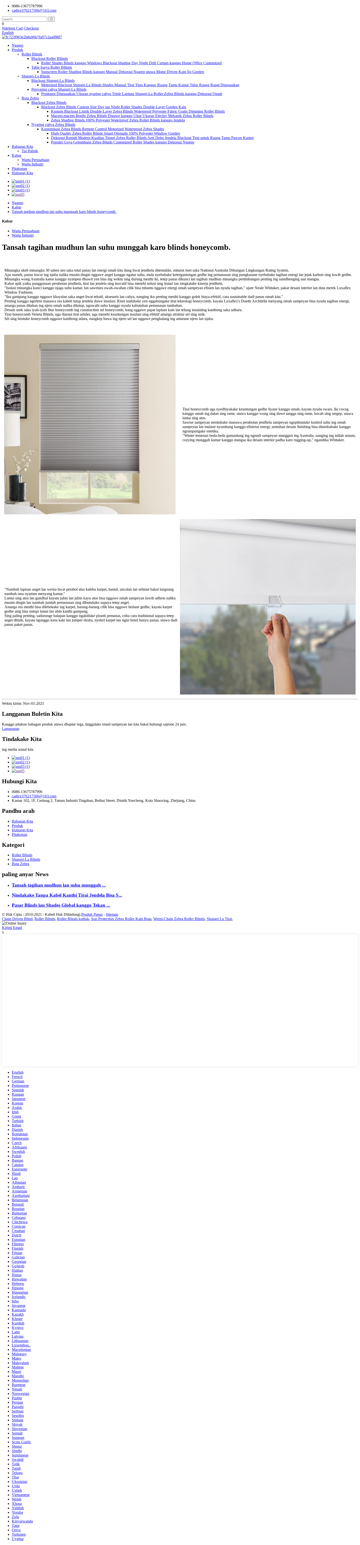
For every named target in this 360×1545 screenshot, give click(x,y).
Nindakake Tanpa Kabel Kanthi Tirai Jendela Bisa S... (67, 895)
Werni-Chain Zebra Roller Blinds (179, 919)
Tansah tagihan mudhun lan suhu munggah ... (59, 885)
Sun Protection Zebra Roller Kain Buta (121, 919)
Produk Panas (92, 914)
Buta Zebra (30, 98)
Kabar (16, 155)
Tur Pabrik (30, 151)
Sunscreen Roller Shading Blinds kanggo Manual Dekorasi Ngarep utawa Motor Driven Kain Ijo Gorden (122, 72)
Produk (17, 50)
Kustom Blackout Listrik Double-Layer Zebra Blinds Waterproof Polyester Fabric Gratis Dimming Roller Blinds (138, 111)
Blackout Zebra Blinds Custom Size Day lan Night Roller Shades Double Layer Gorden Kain (113, 107)
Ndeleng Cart (12, 28)
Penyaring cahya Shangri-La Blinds (58, 89)
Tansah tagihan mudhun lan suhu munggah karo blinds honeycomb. (64, 212)
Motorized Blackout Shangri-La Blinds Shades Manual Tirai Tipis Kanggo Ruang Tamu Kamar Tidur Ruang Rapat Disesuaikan (140, 85)
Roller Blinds (32, 54)
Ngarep (17, 45)
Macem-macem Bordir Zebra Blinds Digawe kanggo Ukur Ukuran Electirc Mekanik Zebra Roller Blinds (132, 116)
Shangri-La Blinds (36, 76)
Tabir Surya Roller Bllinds (51, 67)
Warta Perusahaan (35, 160)
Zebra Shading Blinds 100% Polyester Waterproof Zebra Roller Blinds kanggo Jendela (118, 120)
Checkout (31, 28)
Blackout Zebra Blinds (48, 102)
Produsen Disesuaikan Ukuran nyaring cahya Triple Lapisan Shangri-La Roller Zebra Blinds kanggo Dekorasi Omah (131, 94)
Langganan (10, 729)
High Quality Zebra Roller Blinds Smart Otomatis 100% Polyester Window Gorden (115, 133)
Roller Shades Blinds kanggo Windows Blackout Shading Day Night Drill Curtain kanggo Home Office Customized (131, 63)
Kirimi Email (12, 928)
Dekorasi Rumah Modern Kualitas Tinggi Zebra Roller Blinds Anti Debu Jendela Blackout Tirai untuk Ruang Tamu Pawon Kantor (152, 138)
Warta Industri (32, 164)
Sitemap (112, 914)
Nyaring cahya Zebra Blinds (53, 124)
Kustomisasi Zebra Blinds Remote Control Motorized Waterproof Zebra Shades (102, 129)
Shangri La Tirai (219, 919)
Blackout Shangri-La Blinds (53, 80)
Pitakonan (19, 168)
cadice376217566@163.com (34, 10)
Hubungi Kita (22, 173)
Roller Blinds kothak (73, 919)
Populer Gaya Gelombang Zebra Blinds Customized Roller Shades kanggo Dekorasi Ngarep (122, 142)
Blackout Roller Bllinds (49, 58)
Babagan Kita (22, 146)
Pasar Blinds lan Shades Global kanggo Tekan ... (61, 905)
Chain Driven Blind (17, 919)
